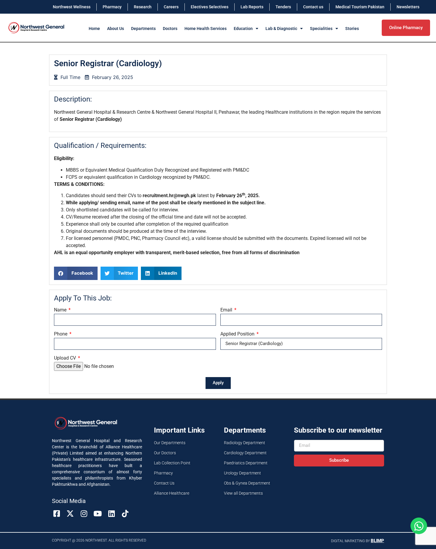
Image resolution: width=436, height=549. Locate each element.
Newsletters (408, 6)
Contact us (313, 6)
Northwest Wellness (71, 6)
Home (94, 28)
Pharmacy (112, 6)
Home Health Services (205, 28)
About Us (115, 28)
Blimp (377, 540)
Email (226, 310)
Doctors (170, 28)
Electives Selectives (209, 6)
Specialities (321, 28)
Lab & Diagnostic (281, 28)
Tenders (283, 6)
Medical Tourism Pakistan (359, 6)
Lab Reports (252, 6)
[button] (76, 273)
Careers (171, 6)
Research (143, 6)
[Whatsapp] (418, 526)
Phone (61, 334)
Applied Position (238, 334)
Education (243, 28)
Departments (143, 28)
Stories (352, 28)
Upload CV (65, 358)
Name (61, 310)
